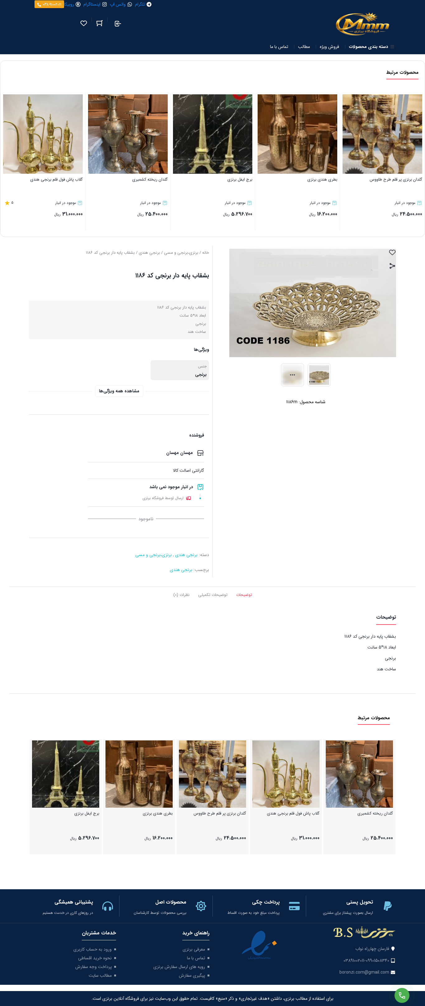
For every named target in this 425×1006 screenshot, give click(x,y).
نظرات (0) (181, 595)
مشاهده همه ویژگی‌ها (119, 391)
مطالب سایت (100, 975)
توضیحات (244, 595)
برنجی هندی (149, 252)
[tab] (244, 594)
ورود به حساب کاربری (92, 949)
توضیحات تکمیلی (212, 595)
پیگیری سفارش (192, 975)
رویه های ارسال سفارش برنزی (179, 966)
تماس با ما (196, 958)
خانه (205, 252)
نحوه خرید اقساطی (95, 958)
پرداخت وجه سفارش (93, 966)
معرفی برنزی (194, 949)
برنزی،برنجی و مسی (181, 252)
